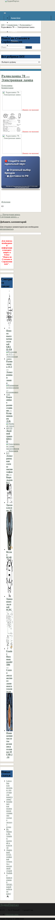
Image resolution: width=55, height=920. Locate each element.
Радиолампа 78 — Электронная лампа (17, 78)
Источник (5, 202)
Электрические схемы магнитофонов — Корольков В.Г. (9, 469)
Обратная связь (11, 914)
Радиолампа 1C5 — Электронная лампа (9, 372)
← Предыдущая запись (10, 214)
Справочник (12, 25)
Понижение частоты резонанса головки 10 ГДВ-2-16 (9, 745)
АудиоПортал (9, 904)
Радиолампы (25, 25)
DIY (3, 25)
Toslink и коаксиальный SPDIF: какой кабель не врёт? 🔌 (9, 884)
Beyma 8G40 (9, 555)
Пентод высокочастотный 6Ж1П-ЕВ (9, 340)
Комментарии (7, 88)
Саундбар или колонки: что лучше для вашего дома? (9, 790)
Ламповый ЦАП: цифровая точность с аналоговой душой (9, 860)
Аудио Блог (15, 18)
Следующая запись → (9, 217)
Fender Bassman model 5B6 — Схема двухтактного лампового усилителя (9, 671)
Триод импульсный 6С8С (9, 604)
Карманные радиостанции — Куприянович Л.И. (9, 409)
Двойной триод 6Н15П (9, 436)
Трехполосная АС (9, 508)
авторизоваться (6, 229)
